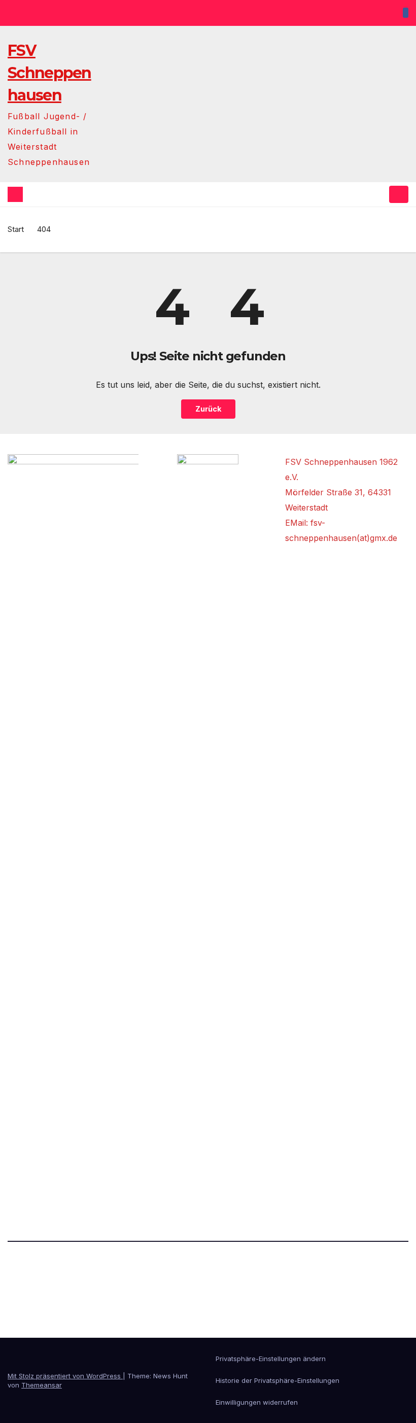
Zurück (208, 408)
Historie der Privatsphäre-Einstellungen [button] (277, 1380)
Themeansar (41, 1385)
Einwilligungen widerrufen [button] (257, 1402)
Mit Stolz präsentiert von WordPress (65, 1376)
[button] (379, 194)
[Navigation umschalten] (398, 194)
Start (16, 229)
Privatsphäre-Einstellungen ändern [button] (271, 1358)
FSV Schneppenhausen (49, 73)
